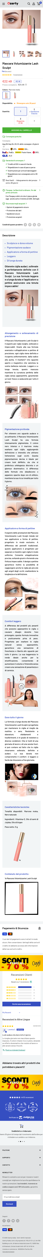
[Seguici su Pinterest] (8, 1220)
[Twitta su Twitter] (34, 224)
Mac (3, 71)
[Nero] (15, 95)
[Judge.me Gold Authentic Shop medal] (21, 1107)
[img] (7, 1026)
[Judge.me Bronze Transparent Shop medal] (33, 1107)
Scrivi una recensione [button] (21, 1004)
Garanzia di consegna (14, 160)
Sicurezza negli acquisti (15, 203)
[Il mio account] (33, 3)
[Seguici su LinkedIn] (17, 1220)
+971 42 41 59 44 (29, 1246)
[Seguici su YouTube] (13, 1220)
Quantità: (6, 111)
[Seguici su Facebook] (4, 1220)
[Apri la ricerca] (29, 3)
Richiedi (9, 1204)
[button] (7, 75)
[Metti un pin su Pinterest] (30, 224)
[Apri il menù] (3, 4)
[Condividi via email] (39, 224)
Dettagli (36, 199)
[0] (38, 3)
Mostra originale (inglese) (15, 1050)
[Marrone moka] (6, 95)
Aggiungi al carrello (21, 130)
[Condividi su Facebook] (25, 224)
